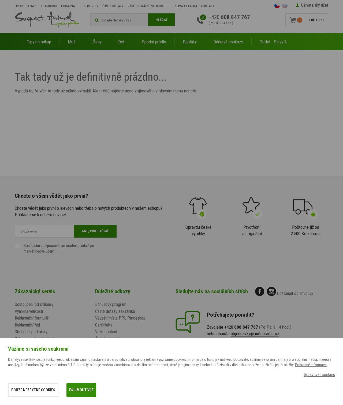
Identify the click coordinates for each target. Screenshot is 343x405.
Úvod (19, 6)
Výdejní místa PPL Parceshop (120, 318)
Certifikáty (103, 325)
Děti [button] (121, 41)
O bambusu (48, 6)
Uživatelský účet (314, 5)
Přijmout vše (81, 390)
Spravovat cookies (319, 374)
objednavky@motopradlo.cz (255, 333)
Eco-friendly (88, 6)
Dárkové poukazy (228, 41)
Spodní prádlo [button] (154, 41)
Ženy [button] (97, 41)
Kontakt (207, 6)
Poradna (68, 6)
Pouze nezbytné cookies (33, 390)
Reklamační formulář (32, 318)
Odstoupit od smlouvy (295, 293)
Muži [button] (72, 41)
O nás (31, 6)
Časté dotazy (113, 6)
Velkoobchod (106, 331)
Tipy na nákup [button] (39, 41)
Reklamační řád (27, 325)
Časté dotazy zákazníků (115, 311)
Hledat (161, 20)
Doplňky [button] (190, 41)
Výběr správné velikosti (147, 6)
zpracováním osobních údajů (67, 245)
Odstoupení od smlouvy (34, 304)
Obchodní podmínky (31, 331)
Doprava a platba (183, 6)
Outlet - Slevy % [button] (273, 41)
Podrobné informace (311, 365)
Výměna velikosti (29, 311)
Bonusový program (110, 304)
